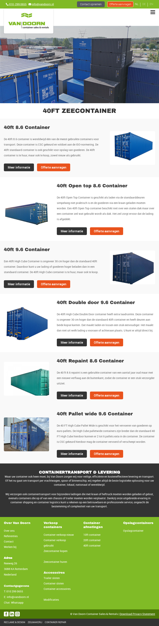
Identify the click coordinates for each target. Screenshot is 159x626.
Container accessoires (57, 589)
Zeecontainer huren (55, 562)
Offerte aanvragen (53, 167)
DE (144, 4)
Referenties (11, 536)
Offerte (120, 4)
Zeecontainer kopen (55, 551)
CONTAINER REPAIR (55, 622)
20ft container (92, 540)
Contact (91, 4)
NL (136, 4)
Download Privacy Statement (137, 614)
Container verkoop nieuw (59, 535)
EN (151, 4)
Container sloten (54, 583)
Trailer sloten (52, 578)
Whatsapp (17, 602)
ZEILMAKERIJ (35, 622)
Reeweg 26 (10, 563)
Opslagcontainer (133, 530)
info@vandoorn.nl (18, 597)
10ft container (92, 535)
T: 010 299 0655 (13, 591)
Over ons (9, 530)
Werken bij (10, 547)
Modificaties (51, 599)
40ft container (92, 545)
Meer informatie (19, 167)
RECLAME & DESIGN (14, 622)
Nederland (10, 574)
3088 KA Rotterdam (16, 569)
